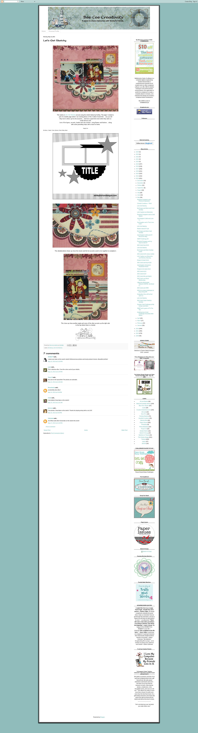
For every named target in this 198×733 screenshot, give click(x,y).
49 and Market (144, 401)
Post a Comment (50, 426)
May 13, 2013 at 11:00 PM (55, 372)
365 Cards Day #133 (143, 245)
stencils (144, 443)
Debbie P (50, 357)
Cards (144, 407)
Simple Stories (144, 431)
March (139, 320)
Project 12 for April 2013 (144, 269)
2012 (137, 328)
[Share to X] (72, 345)
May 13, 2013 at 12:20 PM (55, 361)
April (138, 318)
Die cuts (144, 412)
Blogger (102, 717)
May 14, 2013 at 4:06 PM (55, 392)
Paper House (143, 422)
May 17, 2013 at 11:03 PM (55, 423)
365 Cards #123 (141, 271)
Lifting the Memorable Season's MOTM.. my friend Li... (145, 284)
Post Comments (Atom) (57, 433)
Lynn (49, 367)
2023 (137, 154)
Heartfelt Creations (144, 418)
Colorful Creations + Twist (144, 203)
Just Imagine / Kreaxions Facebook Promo (144, 265)
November (140, 183)
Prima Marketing (143, 426)
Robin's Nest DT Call (143, 228)
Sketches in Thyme (144, 435)
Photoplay (144, 424)
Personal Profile (54, 31)
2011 (137, 331)
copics (144, 441)
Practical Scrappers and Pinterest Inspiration (144, 200)
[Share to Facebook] (74, 345)
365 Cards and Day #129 (144, 262)
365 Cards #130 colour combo (145, 254)
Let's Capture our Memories (145, 212)
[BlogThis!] (70, 345)
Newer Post (47, 430)
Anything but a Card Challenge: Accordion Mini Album (145, 314)
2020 (137, 161)
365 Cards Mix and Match (144, 276)
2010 (137, 333)
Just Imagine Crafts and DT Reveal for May (144, 235)
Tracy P (50, 377)
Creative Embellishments (144, 410)
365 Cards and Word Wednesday (143, 279)
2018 (137, 166)
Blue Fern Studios (144, 405)
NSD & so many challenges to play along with (145, 291)
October (139, 185)
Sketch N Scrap (144, 433)
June (138, 195)
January (139, 325)
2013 (137, 178)
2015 (137, 173)
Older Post (124, 430)
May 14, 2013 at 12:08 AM (55, 382)
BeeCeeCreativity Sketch (144, 403)
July (138, 192)
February (140, 323)
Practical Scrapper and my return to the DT (144, 242)
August (139, 190)
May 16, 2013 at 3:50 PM (55, 413)
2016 (137, 171)
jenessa (50, 408)
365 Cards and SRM (143, 288)
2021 (137, 159)
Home (44, 31)
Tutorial (143, 439)
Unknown (50, 418)
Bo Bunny (50, 347)
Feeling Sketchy (143, 416)
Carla (49, 398)
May (138, 197)
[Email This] (68, 345)
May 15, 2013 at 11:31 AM (55, 402)
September (140, 188)
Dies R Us (144, 414)
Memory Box (143, 420)
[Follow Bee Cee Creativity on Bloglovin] (144, 144)
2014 (137, 176)
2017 (137, 169)
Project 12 (144, 429)
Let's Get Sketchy (70, 115)
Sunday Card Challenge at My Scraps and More (145, 305)
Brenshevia (51, 387)
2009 (137, 336)
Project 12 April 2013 (143, 260)
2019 (137, 164)
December (140, 180)
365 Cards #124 (141, 274)
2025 (137, 152)
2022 (137, 156)
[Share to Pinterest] (76, 345)
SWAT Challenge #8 (142, 239)
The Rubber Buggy (143, 437)
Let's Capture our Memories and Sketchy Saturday (145, 257)
